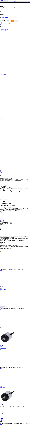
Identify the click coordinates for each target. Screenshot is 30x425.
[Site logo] (15, 1)
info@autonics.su (28, 2)
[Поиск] (1, 1)
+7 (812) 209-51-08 (2, 2)
